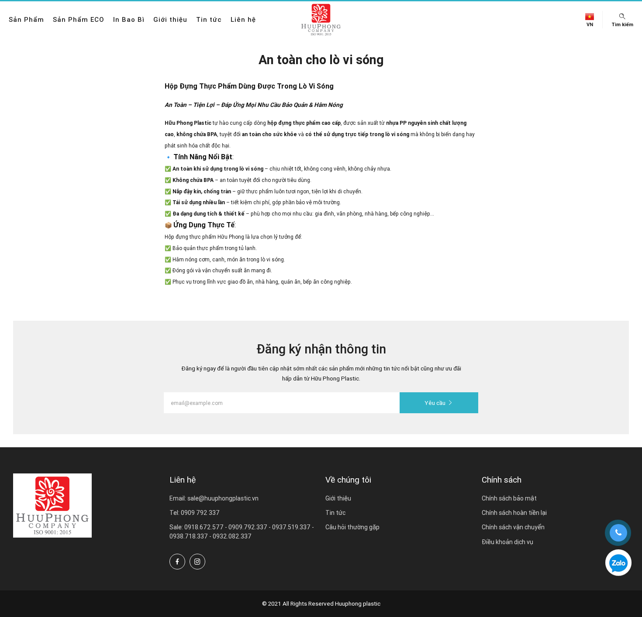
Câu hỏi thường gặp (352, 527)
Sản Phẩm (26, 19)
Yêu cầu (435, 403)
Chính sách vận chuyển (513, 527)
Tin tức (209, 19)
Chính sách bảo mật (509, 498)
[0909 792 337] (618, 562)
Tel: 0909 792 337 (194, 513)
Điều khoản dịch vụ (507, 542)
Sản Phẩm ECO (78, 19)
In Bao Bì (129, 19)
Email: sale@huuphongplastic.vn (214, 498)
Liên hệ (243, 19)
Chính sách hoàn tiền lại (514, 513)
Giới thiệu (170, 19)
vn (590, 24)
